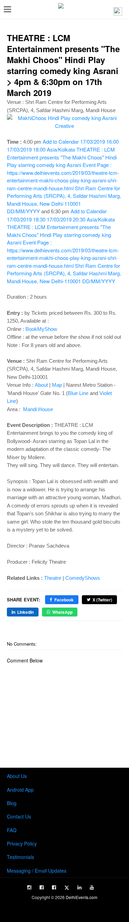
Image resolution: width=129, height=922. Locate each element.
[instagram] (29, 887)
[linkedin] (79, 887)
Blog (12, 803)
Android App (20, 789)
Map (57, 385)
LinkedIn (25, 612)
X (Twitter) (102, 600)
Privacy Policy (22, 843)
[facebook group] (54, 887)
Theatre (52, 578)
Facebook (64, 600)
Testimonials (20, 856)
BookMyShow (41, 329)
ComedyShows (82, 578)
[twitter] (66, 887)
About (41, 385)
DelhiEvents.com (81, 897)
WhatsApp (62, 612)
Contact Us (19, 816)
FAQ (12, 830)
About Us (17, 776)
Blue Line (78, 393)
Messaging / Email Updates (36, 870)
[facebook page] (42, 887)
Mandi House (37, 409)
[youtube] (92, 887)
